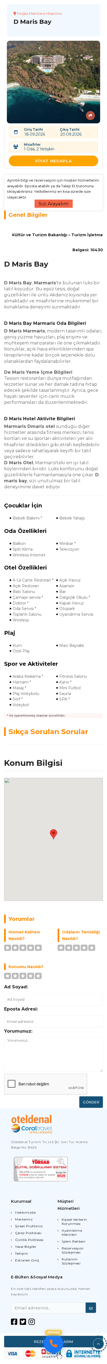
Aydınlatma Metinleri (72, 1232)
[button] (98, 1343)
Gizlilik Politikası (29, 1240)
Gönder (91, 1102)
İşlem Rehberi (74, 1241)
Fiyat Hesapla (53, 160)
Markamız (24, 1219)
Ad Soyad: (16, 986)
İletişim (21, 1253)
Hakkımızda (25, 1212)
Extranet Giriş (27, 1260)
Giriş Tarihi (33, 129)
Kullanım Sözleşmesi (71, 1261)
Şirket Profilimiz (29, 1226)
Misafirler (32, 144)
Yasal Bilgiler (25, 1247)
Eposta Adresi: (21, 1009)
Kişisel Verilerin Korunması (74, 1221)
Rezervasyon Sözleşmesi (73, 1250)
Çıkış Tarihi (70, 129)
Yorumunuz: (18, 1031)
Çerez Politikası (28, 1233)
